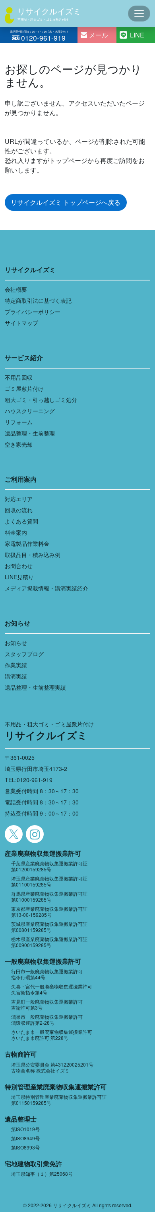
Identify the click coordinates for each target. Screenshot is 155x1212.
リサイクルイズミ (49, 11)
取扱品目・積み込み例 (32, 555)
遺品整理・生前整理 (30, 433)
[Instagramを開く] (35, 834)
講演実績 (16, 676)
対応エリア (19, 499)
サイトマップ (21, 323)
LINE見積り (19, 577)
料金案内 (16, 532)
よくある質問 (21, 521)
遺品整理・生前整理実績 (35, 687)
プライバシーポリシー (32, 312)
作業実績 (16, 665)
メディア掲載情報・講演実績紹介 (46, 588)
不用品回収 (19, 377)
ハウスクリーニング (30, 411)
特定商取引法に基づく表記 (38, 300)
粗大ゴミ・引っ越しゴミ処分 (41, 400)
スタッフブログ (24, 654)
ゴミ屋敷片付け (24, 388)
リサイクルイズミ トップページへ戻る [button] (65, 202)
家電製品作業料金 (27, 543)
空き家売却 (19, 444)
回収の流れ (19, 510)
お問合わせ (19, 566)
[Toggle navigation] (139, 14)
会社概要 (16, 289)
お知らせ (16, 643)
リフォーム (19, 422)
